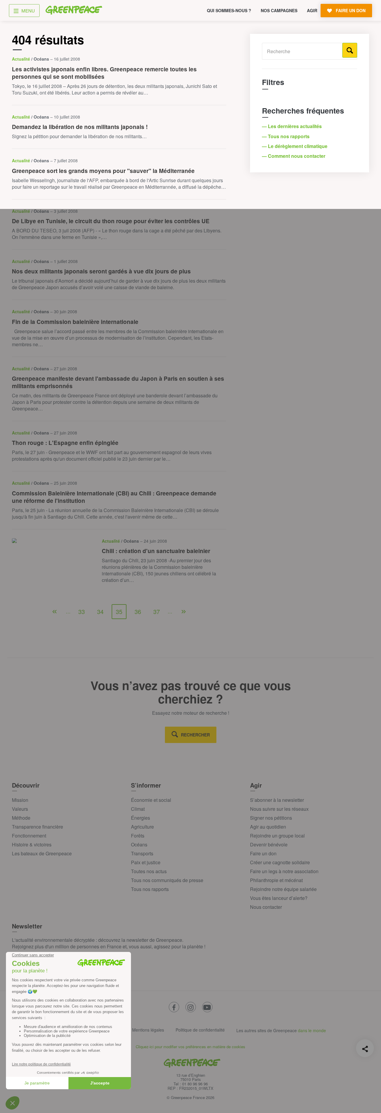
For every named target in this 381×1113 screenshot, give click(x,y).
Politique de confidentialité (200, 1030)
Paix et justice (145, 862)
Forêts (137, 835)
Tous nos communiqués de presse (167, 880)
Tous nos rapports (150, 889)
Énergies (140, 817)
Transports (142, 853)
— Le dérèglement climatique (295, 146)
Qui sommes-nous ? (229, 10)
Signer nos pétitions (271, 817)
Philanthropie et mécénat (276, 880)
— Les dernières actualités (292, 126)
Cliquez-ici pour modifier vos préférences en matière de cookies (190, 1046)
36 (138, 611)
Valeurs (20, 808)
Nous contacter (266, 906)
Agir (312, 10)
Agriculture (142, 826)
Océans (139, 844)
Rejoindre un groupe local (277, 835)
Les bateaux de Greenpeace (42, 853)
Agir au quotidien (268, 826)
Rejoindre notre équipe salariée (283, 889)
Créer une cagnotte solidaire (280, 862)
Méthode (21, 817)
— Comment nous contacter (294, 155)
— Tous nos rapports (286, 136)
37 (156, 611)
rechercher (195, 735)
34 (100, 611)
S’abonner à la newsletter (277, 799)
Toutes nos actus (149, 871)
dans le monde (312, 1030)
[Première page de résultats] (54, 611)
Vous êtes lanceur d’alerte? (278, 898)
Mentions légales (148, 1030)
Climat (138, 808)
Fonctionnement (29, 835)
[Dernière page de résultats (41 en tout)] (183, 611)
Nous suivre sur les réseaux (279, 808)
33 (81, 611)
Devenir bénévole (269, 844)
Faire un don (263, 853)
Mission (20, 799)
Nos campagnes (279, 10)
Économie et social (151, 799)
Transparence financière (37, 826)
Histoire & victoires (31, 844)
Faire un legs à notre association (284, 871)
